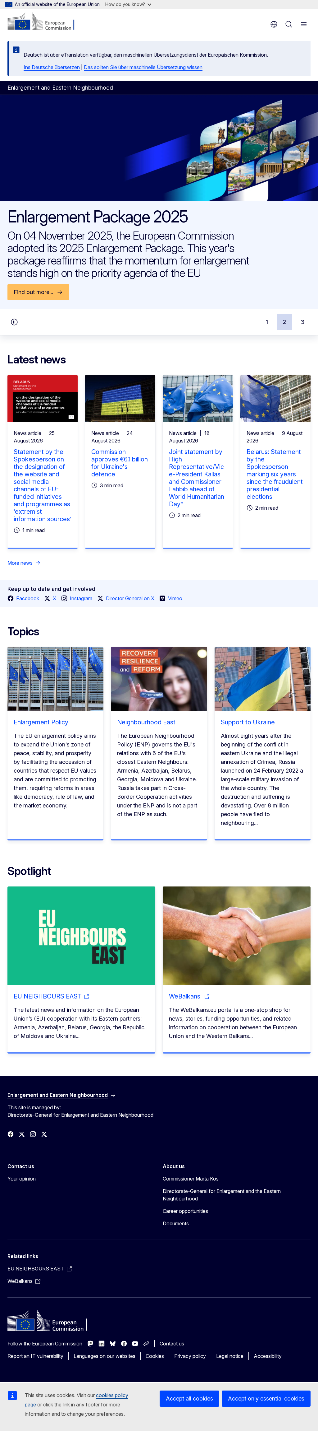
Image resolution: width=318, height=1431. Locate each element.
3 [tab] (302, 322)
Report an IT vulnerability (35, 1356)
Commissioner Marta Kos (191, 1179)
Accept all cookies (189, 1398)
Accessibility (268, 1356)
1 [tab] (267, 322)
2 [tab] (284, 322)
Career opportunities (185, 1211)
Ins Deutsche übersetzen (52, 67)
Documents (176, 1223)
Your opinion (21, 1179)
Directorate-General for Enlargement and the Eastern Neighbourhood (222, 1195)
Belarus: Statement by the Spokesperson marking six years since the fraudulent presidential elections (275, 474)
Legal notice (229, 1356)
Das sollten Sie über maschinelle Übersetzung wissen (143, 67)
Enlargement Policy (41, 722)
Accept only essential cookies (266, 1398)
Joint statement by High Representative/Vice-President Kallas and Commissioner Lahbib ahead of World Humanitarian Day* (196, 478)
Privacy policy (190, 1356)
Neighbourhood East (146, 722)
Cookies (155, 1356)
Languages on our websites (104, 1356)
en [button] (274, 24)
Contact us (172, 1343)
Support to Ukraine (248, 722)
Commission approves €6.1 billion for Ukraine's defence (119, 463)
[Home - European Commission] (45, 21)
